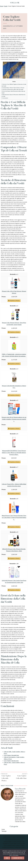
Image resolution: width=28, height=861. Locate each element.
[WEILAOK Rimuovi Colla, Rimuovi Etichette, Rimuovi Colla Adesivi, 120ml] (14, 535)
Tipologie (4, 831)
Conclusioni (5, 98)
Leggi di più (18, 858)
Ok (7, 858)
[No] (26, 855)
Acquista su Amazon (15, 300)
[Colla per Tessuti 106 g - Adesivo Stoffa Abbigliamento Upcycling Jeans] (14, 470)
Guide (3, 829)
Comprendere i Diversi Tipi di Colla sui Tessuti (13, 87)
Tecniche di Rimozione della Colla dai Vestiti (12, 89)
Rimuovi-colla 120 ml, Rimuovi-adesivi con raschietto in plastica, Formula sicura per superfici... (14, 419)
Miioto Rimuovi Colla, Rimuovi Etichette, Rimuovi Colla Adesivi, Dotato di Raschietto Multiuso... (14, 517)
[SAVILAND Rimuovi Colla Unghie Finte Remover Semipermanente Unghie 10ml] (14, 567)
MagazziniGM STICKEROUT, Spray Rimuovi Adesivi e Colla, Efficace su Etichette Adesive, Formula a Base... (14, 452)
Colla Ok (14, 3)
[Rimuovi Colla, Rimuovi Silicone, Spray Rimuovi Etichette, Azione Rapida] (14, 309)
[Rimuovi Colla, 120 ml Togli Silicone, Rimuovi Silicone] (14, 277)
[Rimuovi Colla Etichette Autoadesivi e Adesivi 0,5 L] (14, 372)
